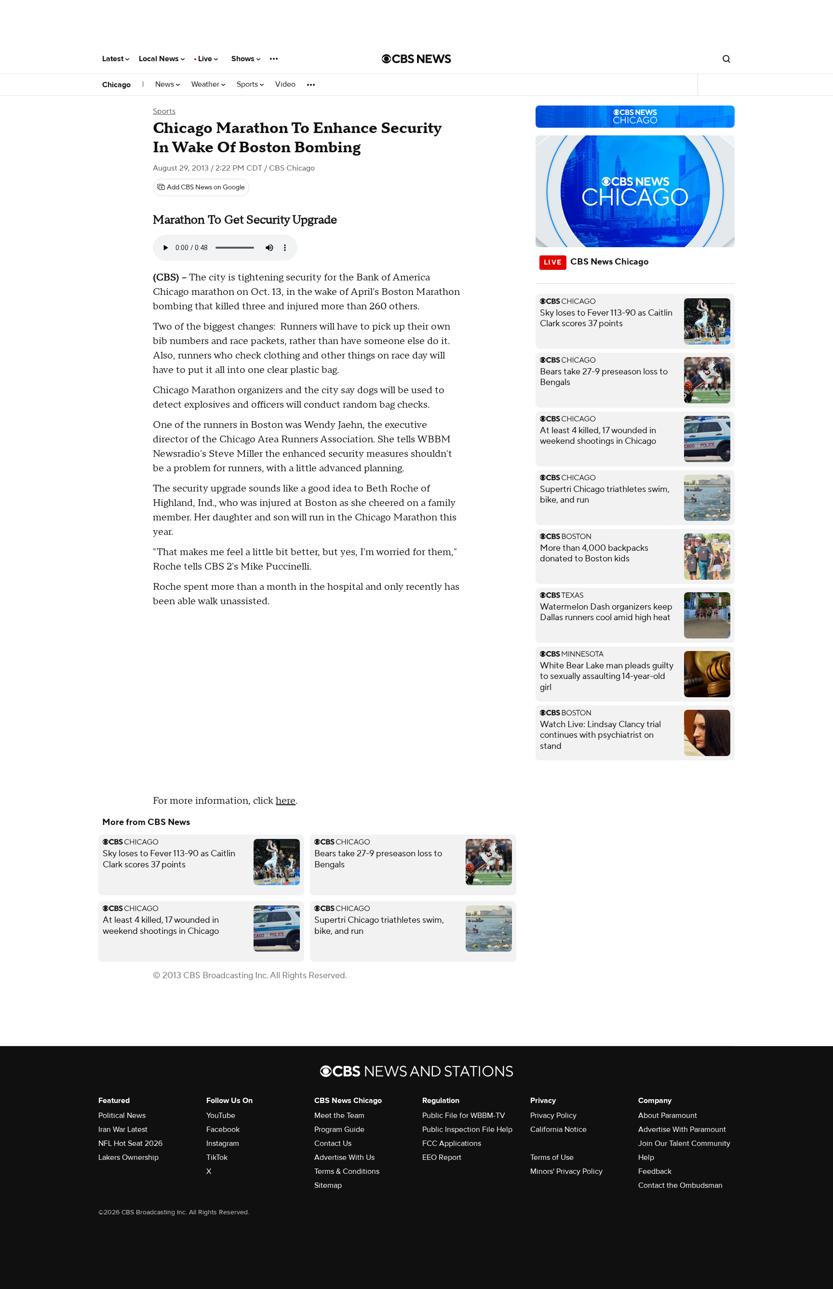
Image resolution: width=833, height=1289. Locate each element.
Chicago (116, 85)
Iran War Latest (123, 1129)
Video (285, 84)
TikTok (217, 1157)
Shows (243, 59)
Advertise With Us (344, 1157)
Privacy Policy (553, 1115)
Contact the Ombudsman (680, 1185)
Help (646, 1157)
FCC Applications (451, 1143)
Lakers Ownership (128, 1157)
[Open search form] (726, 58)
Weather (206, 84)
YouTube (220, 1115)
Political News (122, 1115)
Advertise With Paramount (682, 1129)
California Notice (558, 1129)
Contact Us (332, 1143)
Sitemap (328, 1185)
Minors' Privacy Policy (566, 1171)
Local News (160, 59)
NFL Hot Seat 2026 (130, 1143)
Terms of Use (552, 1157)
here (286, 801)
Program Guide (339, 1129)
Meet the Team (339, 1115)
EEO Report (441, 1157)
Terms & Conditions (346, 1171)
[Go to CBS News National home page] (416, 59)
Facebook (223, 1129)
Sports (248, 84)
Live (206, 59)
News (165, 84)
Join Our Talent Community (684, 1143)
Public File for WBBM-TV (463, 1115)
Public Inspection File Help (467, 1129)
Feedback (655, 1171)
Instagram (222, 1143)
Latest (113, 59)
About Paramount (667, 1115)
